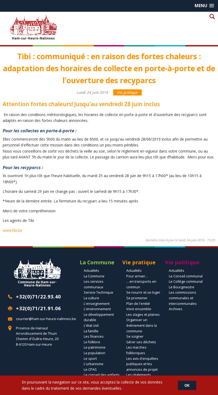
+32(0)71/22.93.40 (38, 296)
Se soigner (135, 336)
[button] (204, 5)
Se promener (137, 298)
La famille (91, 331)
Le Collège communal (186, 281)
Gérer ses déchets (141, 342)
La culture (91, 298)
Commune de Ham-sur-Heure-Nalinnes (37, 283)
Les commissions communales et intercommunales (183, 298)
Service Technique (98, 292)
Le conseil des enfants (102, 375)
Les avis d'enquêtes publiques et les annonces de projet (142, 364)
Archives (175, 309)
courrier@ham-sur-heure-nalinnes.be (46, 319)
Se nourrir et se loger (143, 292)
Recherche (212, 16)
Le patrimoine (95, 347)
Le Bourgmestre (181, 287)
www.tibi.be (12, 230)
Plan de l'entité (138, 303)
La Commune (94, 276)
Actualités (91, 270)
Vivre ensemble (138, 309)
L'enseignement (97, 303)
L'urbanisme (93, 364)
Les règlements (138, 375)
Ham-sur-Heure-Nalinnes (33, 38)
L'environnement (97, 309)
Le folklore (92, 342)
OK (187, 385)
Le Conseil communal (186, 276)
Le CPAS (90, 369)
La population (94, 353)
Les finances (94, 336)
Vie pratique (127, 92)
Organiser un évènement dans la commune (141, 325)
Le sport (90, 358)
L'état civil (91, 325)
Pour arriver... (137, 276)
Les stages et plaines (143, 314)
